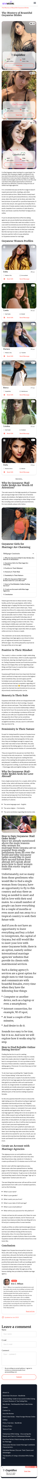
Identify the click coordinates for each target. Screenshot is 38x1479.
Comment (5, 1350)
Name (4, 1330)
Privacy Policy (7, 1426)
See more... (19, 478)
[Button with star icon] (4, 247)
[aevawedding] (17, 3)
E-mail (4, 1340)
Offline (5, 1420)
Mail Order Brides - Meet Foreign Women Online (19, 1416)
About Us (6, 1392)
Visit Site (19, 65)
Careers (5, 1407)
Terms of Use (7, 1429)
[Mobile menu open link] (34, 2)
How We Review (8, 1413)
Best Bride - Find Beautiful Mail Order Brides (18, 1404)
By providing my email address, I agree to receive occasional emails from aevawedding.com (18, 1370)
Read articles (30, 1311)
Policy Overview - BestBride (12, 1423)
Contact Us (6, 1410)
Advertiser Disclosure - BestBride (14, 1395)
